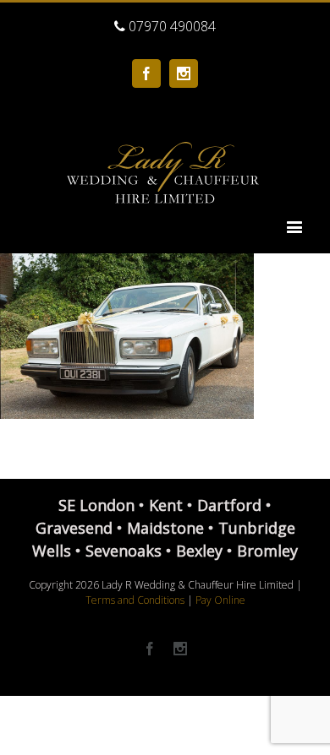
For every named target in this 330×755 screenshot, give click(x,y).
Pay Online (220, 600)
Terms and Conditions (134, 600)
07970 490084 (170, 26)
